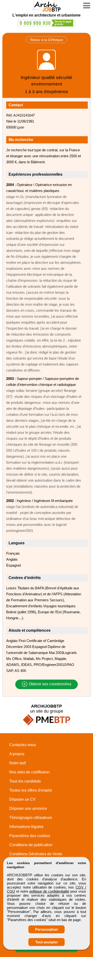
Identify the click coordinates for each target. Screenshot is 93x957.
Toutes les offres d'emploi (30, 790)
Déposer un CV (22, 799)
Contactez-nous (22, 745)
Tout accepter (46, 942)
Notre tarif (17, 763)
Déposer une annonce (28, 808)
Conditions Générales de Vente (35, 854)
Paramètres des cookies (29, 836)
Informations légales (26, 827)
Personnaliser (46, 929)
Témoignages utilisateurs (30, 818)
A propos (16, 754)
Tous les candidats (25, 781)
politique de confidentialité (49, 891)
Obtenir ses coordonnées (49, 684)
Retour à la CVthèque (46, 40)
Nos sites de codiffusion (29, 772)
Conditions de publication (30, 845)
